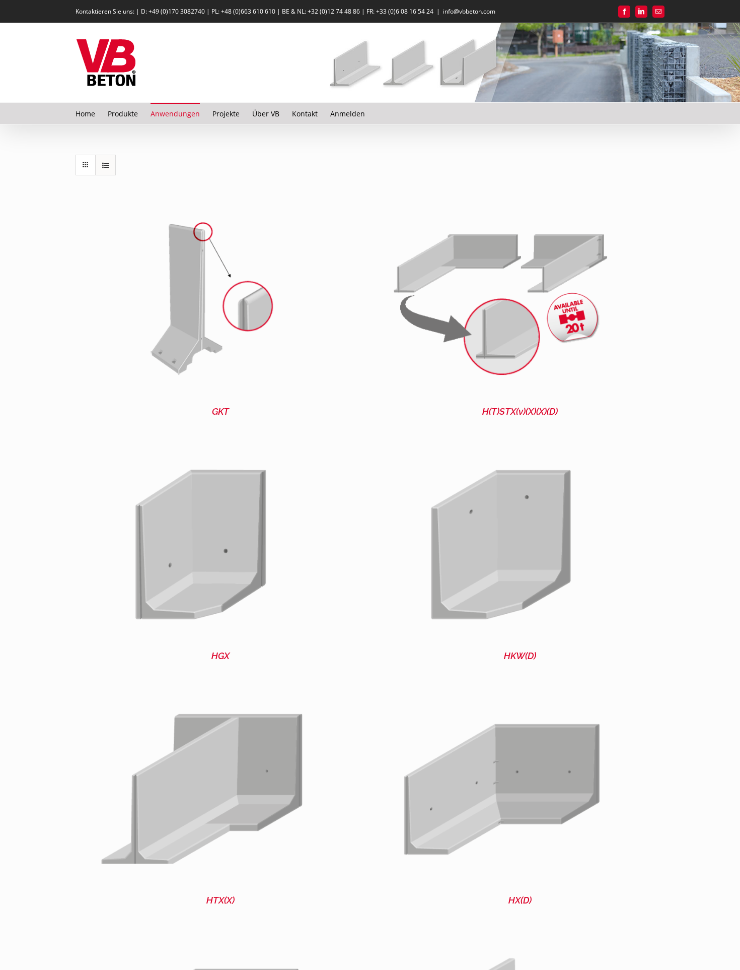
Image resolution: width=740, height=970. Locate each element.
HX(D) (520, 900)
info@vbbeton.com (469, 11)
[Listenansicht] (105, 165)
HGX (220, 656)
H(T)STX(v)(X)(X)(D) (520, 411)
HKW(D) (520, 656)
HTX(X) (220, 900)
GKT (220, 411)
